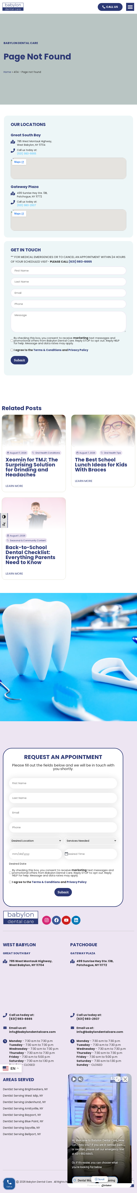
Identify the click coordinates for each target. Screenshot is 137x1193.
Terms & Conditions (47, 350)
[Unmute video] (74, 1079)
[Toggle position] (118, 1079)
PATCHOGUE (83, 945)
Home (7, 72)
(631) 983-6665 (80, 262)
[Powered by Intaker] (106, 1185)
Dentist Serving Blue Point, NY (23, 1121)
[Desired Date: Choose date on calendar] (66, 854)
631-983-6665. (83, 1153)
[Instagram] (46, 920)
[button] (130, 7)
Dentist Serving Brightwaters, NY (25, 1089)
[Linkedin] (76, 920)
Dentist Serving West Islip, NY (23, 1096)
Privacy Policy (78, 350)
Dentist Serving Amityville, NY (23, 1108)
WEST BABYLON (19, 945)
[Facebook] (56, 920)
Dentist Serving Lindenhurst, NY (24, 1102)
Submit (19, 360)
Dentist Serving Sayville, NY (21, 1128)
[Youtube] (66, 920)
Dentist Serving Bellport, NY (22, 1134)
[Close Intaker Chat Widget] (125, 1079)
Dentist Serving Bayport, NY (22, 1115)
